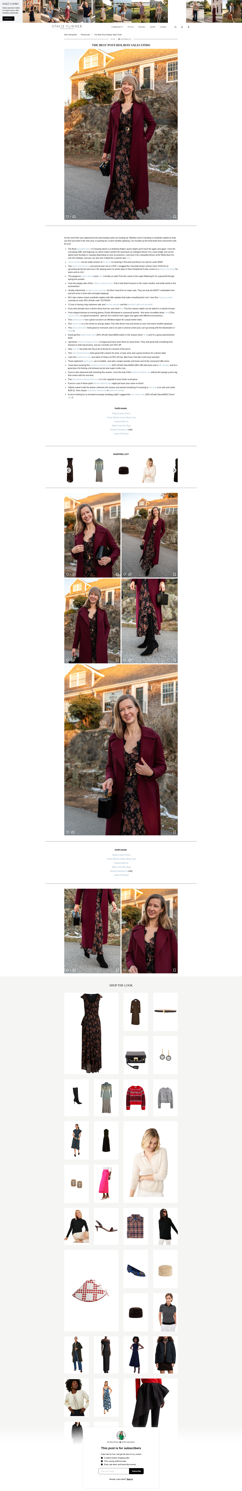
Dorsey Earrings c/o (119, 430)
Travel (142, 27)
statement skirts (116, 390)
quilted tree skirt (84, 357)
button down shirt (88, 335)
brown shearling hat (81, 266)
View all (8, 18)
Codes (163, 27)
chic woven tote (138, 394)
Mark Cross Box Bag (121, 426)
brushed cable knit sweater (140, 304)
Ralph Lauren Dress (121, 413)
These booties (74, 262)
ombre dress (86, 276)
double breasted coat (141, 372)
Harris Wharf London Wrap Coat (121, 417)
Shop (152, 27)
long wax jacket (165, 297)
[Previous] (68, 470)
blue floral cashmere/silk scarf (85, 379)
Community (117, 27)
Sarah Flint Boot (121, 434)
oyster (70, 331)
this (121, 308)
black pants (88, 361)
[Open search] (175, 27)
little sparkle (164, 365)
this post (152, 387)
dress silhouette (79, 328)
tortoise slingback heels (88, 342)
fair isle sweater (113, 304)
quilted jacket (78, 320)
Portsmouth (85, 35)
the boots (106, 262)
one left (76, 349)
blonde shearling (166, 269)
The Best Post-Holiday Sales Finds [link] (108, 35)
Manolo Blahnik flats (102, 383)
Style (131, 27)
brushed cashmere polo (100, 365)
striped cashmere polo (103, 283)
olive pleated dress (80, 353)
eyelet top (76, 324)
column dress (74, 316)
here (128, 258)
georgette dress (84, 249)
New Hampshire (70, 35)
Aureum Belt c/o (121, 421)
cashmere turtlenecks (97, 390)
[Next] (173, 470)
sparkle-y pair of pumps (96, 290)
